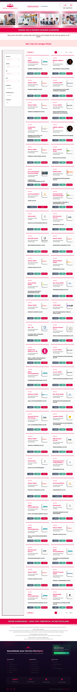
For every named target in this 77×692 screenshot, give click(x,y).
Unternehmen (44, 6)
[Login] (71, 5)
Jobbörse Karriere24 (33, 6)
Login (65, 5)
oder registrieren (67, 8)
